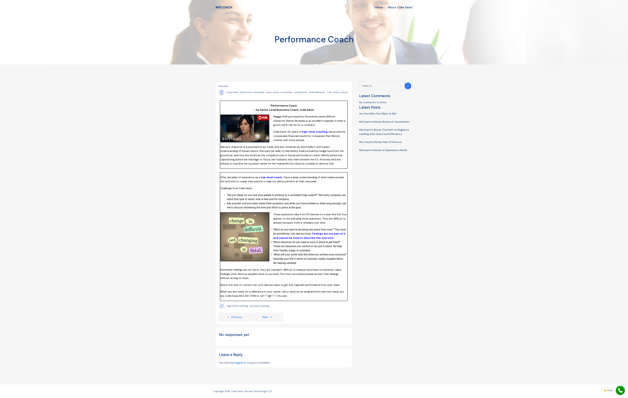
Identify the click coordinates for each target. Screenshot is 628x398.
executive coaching (252, 92)
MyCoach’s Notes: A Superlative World (383, 150)
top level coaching (259, 305)
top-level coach (337, 92)
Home (379, 7)
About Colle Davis (400, 7)
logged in (240, 362)
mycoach (223, 86)
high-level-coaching (279, 92)
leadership (300, 92)
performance (317, 92)
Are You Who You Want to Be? (378, 113)
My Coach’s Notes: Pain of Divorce (380, 142)
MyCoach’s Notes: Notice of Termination (384, 121)
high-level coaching (237, 305)
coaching (232, 92)
